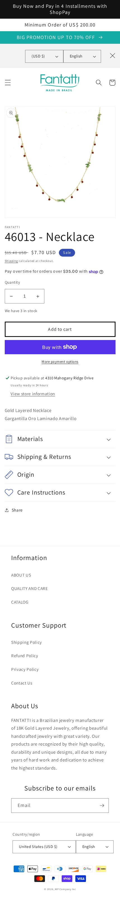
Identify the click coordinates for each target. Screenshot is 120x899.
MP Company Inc (65, 889)
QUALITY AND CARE (29, 588)
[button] (7, 82)
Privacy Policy (25, 669)
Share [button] (17, 510)
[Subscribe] (102, 805)
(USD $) (38, 56)
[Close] (112, 55)
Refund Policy (24, 655)
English (76, 56)
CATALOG (19, 602)
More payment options (60, 361)
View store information (33, 393)
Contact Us (21, 683)
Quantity (12, 282)
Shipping (11, 261)
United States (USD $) (38, 846)
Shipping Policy (26, 642)
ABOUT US (21, 575)
